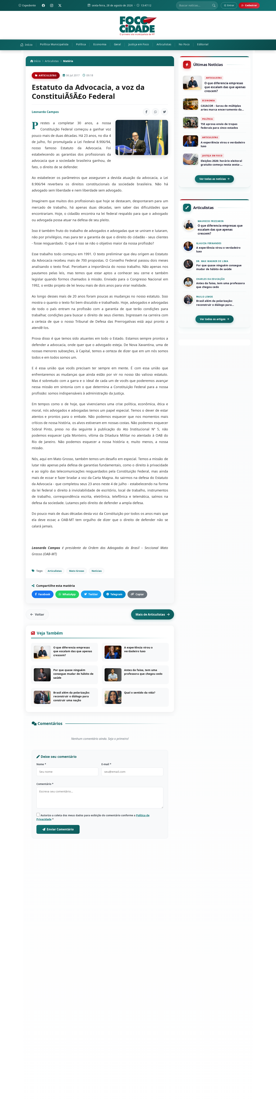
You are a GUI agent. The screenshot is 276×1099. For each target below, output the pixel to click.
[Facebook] (43, 5)
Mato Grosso (76, 571)
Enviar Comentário (60, 829)
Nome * (41, 764)
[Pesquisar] (214, 5)
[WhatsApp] (155, 111)
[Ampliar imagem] (141, 137)
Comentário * (44, 784)
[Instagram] (52, 5)
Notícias (97, 571)
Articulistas (52, 61)
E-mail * (106, 764)
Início (37, 61)
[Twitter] (60, 5)
